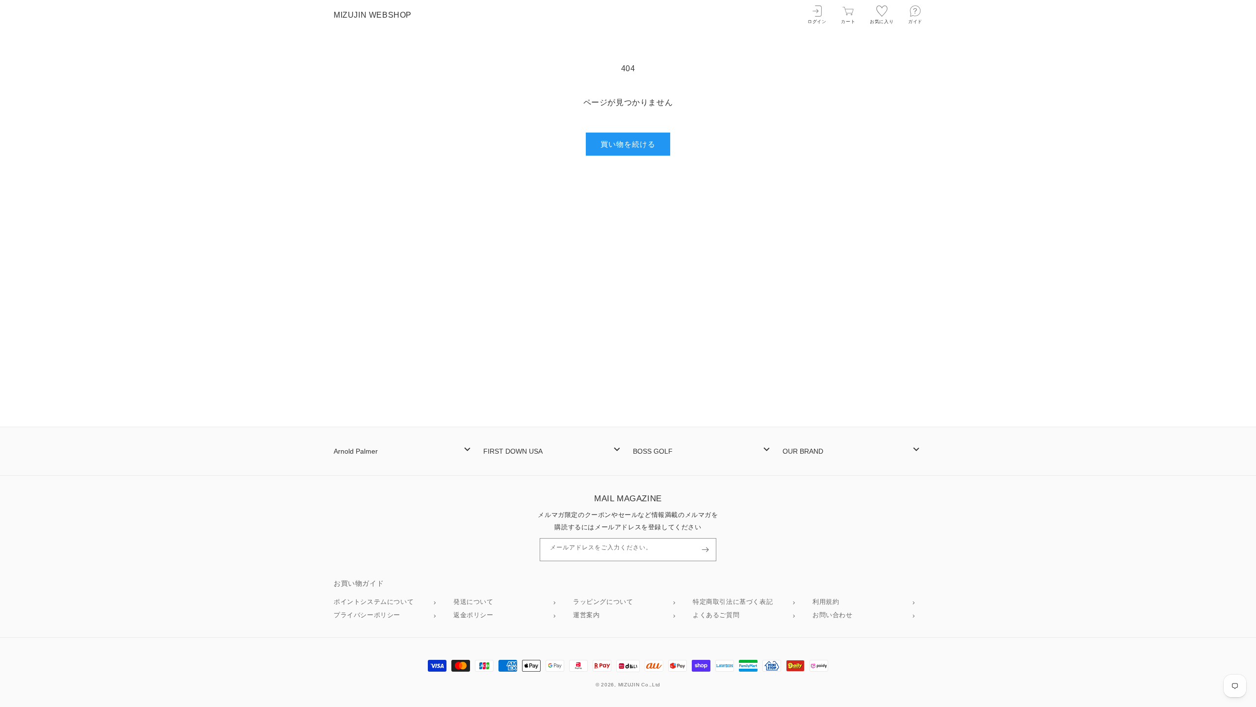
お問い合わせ (832, 615)
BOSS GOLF (653, 451)
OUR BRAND (803, 451)
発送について (473, 601)
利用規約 (825, 601)
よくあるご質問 (716, 615)
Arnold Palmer (356, 451)
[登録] (705, 549)
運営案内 (586, 615)
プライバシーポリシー (367, 615)
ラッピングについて (603, 601)
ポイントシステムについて (374, 601)
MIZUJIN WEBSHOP (373, 15)
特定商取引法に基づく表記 (733, 601)
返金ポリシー (473, 615)
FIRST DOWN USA (513, 451)
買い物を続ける (628, 144)
